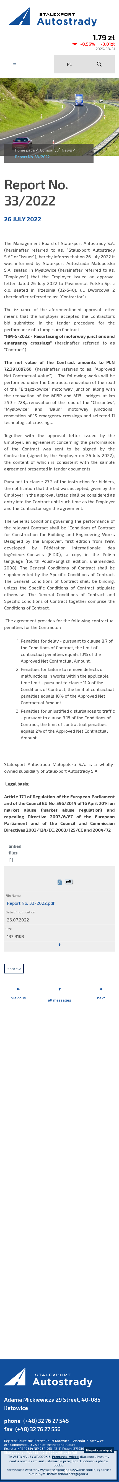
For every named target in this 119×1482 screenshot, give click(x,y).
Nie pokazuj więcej (99, 1450)
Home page (25, 150)
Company (48, 150)
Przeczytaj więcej (65, 1456)
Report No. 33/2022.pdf (31, 903)
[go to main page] (59, 16)
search (99, 64)
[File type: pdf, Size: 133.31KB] (59, 944)
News (67, 150)
